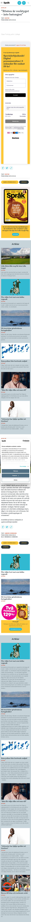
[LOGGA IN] (24, 3)
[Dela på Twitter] (7, 168)
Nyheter (5, 547)
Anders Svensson (11, 533)
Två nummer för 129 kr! (15, 629)
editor (7, 18)
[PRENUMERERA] (19, 3)
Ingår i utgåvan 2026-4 (9, 543)
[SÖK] (28, 3)
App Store (15, 234)
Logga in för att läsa (21, 45)
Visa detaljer (23, 466)
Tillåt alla (15, 471)
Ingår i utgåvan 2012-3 (9, 182)
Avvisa (15, 480)
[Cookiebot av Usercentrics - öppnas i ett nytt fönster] (22, 441)
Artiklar (3, 7)
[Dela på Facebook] (3, 168)
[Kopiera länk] (11, 168)
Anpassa (14, 475)
